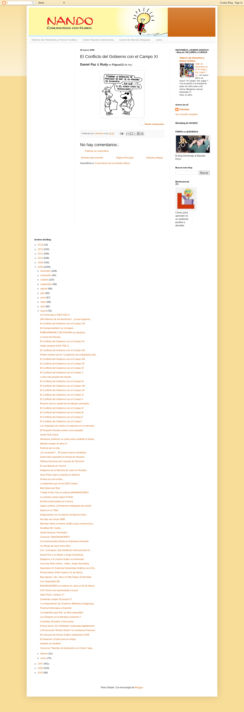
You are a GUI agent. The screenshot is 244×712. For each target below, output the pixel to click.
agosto (44, 288)
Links (159, 39)
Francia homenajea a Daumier (56, 608)
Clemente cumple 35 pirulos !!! (55, 599)
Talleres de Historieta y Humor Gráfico (54, 39)
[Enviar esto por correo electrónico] (128, 133)
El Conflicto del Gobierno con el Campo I (61, 421)
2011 (41, 253)
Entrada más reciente (92, 157)
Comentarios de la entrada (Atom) (112, 163)
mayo (43, 302)
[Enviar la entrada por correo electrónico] (121, 133)
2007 (41, 663)
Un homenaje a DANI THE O (55, 315)
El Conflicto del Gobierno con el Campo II (61, 417)
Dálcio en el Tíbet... (50, 510)
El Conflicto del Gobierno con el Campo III (61, 412)
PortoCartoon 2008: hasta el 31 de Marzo (61, 572)
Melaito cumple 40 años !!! (53, 443)
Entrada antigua (154, 157)
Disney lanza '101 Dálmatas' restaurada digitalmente (67, 626)
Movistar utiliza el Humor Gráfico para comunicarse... (67, 523)
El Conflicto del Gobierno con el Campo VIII (62, 386)
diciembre (45, 271)
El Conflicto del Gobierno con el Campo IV (62, 408)
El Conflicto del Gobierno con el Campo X (61, 372)
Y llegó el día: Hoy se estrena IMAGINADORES (64, 492)
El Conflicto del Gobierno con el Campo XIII (62, 359)
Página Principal (124, 157)
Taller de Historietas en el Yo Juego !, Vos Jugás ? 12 (201, 69)
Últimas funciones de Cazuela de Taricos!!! (62, 461)
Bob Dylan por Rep (50, 488)
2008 (41, 267)
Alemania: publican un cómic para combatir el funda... (68, 439)
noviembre (46, 275)
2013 (41, 244)
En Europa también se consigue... (57, 328)
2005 (41, 672)
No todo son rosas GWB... (53, 519)
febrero (44, 653)
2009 (41, 262)
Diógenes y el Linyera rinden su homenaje (62, 559)
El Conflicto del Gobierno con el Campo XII (62, 363)
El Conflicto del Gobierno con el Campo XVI (62, 323)
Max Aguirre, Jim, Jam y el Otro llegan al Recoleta (65, 577)
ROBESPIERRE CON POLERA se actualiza (62, 332)
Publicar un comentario (97, 151)
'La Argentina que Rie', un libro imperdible (61, 612)
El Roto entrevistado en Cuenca (56, 501)
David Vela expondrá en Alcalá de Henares (62, 457)
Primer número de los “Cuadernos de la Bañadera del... (68, 354)
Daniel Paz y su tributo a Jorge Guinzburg (61, 555)
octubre (44, 279)
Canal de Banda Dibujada (134, 39)
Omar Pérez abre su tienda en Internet (59, 475)
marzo (43, 311)
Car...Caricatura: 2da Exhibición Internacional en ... (66, 550)
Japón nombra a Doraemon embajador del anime (65, 505)
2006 (41, 668)
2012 (41, 249)
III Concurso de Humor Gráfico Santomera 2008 (64, 635)
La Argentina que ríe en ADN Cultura (59, 483)
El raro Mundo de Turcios (53, 466)
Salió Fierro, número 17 (52, 594)
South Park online (49, 434)
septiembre (46, 284)
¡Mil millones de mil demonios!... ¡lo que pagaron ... (66, 319)
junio (43, 297)
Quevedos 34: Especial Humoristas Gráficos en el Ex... (68, 568)
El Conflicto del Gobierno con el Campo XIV (62, 350)
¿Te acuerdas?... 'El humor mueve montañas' (63, 452)
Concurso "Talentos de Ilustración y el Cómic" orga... (67, 648)
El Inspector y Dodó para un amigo (58, 639)
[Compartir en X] (135, 133)
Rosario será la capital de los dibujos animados (64, 403)
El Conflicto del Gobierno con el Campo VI (62, 395)
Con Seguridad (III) (50, 581)
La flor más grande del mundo (55, 377)
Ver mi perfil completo (186, 114)
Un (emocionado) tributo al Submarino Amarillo (64, 541)
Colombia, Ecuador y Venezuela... (57, 621)
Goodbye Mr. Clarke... (51, 528)
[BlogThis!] (131, 133)
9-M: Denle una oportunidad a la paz (59, 590)
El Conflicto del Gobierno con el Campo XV (62, 341)
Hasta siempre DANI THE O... (55, 346)
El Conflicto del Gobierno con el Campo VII (62, 390)
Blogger (139, 687)
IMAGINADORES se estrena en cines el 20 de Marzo (67, 585)
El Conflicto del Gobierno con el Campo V (61, 399)
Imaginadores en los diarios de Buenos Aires (63, 514)
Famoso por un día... (50, 448)
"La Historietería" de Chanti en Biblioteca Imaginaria (67, 603)
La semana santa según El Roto (56, 497)
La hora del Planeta (50, 337)
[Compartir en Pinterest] (142, 133)
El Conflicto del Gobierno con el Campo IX (62, 381)
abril (43, 306)
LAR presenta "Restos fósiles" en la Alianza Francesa (67, 630)
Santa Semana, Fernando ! (54, 532)
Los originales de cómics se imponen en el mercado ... (68, 426)
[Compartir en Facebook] (138, 133)
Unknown (184, 109)
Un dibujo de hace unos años (55, 546)
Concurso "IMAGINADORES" (55, 537)
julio (42, 293)
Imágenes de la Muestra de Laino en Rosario (63, 470)
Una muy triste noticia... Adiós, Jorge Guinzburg (64, 563)
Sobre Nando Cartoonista (98, 39)
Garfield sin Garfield (50, 643)
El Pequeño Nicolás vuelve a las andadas (61, 430)
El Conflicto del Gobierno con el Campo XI (62, 368)
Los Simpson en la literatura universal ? (60, 617)
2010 (41, 258)
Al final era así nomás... (52, 479)
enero (43, 658)
